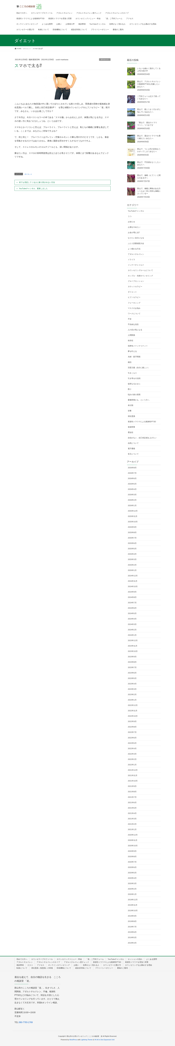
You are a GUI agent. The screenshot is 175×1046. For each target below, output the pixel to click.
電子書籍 (131, 448)
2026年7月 (132, 473)
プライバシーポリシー (104, 968)
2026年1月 (132, 505)
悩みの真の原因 (134, 394)
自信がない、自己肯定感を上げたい (142, 438)
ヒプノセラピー (134, 297)
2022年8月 (132, 727)
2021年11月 (132, 775)
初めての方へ (22, 959)
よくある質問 (151, 959)
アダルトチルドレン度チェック (76, 962)
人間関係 (131, 335)
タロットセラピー (135, 286)
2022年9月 (132, 721)
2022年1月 (132, 765)
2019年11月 (132, 905)
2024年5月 (132, 613)
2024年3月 (132, 624)
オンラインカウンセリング (59, 965)
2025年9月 (132, 527)
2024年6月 (132, 608)
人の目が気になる (135, 330)
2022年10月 (133, 716)
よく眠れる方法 (134, 249)
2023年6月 (132, 673)
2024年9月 (132, 592)
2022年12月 (133, 705)
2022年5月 (132, 743)
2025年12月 (133, 511)
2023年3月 (132, 689)
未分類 (130, 405)
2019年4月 (132, 943)
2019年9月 (132, 916)
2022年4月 (132, 748)
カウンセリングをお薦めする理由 (138, 965)
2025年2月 (132, 565)
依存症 (130, 340)
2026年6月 (132, 478)
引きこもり (132, 373)
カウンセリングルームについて (140, 270)
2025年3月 (132, 559)
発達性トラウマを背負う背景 (136, 962)
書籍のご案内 (122, 968)
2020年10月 (133, 846)
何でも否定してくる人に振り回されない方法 (37, 182)
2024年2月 (132, 630)
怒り (129, 389)
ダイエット (105, 59)
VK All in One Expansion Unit (104, 1040)
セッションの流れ (135, 959)
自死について (133, 443)
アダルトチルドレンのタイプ (48, 962)
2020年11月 (132, 840)
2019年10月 (133, 910)
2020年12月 (133, 835)
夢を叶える (132, 351)
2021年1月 (132, 829)
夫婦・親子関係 (134, 357)
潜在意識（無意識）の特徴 (42, 968)
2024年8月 (132, 597)
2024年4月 (132, 619)
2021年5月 (132, 808)
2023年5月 (132, 678)
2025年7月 (132, 538)
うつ (129, 216)
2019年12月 (133, 900)
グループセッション (136, 281)
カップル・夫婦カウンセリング (140, 276)
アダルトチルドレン (136, 254)
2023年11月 (132, 646)
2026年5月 (132, 484)
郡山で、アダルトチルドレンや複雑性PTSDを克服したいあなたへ (149, 83)
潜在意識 (131, 416)
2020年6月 (132, 867)
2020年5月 (132, 873)
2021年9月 (132, 786)
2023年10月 (133, 651)
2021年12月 (133, 770)
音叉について (133, 454)
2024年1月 (132, 635)
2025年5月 (132, 549)
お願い (76, 965)
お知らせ (131, 222)
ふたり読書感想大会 (136, 243)
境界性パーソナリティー (138, 346)
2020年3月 (132, 883)
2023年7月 (132, 667)
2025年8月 (132, 532)
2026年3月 (132, 495)
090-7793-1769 (26, 1022)
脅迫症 (130, 432)
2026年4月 (132, 489)
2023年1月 (132, 700)
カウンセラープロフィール (42, 959)
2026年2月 (132, 500)
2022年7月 (132, 732)
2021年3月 (132, 819)
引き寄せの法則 (134, 378)
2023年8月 (132, 662)
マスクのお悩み (134, 308)
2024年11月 (132, 581)
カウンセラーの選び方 (112, 965)
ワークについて (134, 314)
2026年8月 (132, 468)
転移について (22, 968)
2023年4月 (132, 684)
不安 (129, 319)
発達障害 (131, 427)
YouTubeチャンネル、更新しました (33, 188)
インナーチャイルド (136, 265)
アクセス (40, 965)
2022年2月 (132, 759)
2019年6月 (132, 932)
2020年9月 (132, 851)
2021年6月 (132, 802)
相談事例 (20, 965)
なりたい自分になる (136, 238)
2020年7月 (132, 862)
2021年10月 (133, 781)
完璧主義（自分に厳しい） (138, 368)
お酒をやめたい (134, 227)
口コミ (30, 965)
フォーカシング (134, 303)
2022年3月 (132, 754)
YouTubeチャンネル (136, 211)
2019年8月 (132, 921)
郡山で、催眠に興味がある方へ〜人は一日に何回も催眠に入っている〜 (149, 190)
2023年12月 (133, 640)
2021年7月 (132, 797)
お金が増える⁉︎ (134, 232)
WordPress (73, 1040)
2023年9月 (132, 657)
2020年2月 (132, 889)
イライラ (131, 260)
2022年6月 (132, 738)
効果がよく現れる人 (91, 965)
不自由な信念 (133, 324)
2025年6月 (132, 543)
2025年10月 (133, 522)
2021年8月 (132, 792)
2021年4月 (132, 813)
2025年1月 (132, 570)
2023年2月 (132, 694)
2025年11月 (132, 516)
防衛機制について (64, 968)
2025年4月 (132, 554)
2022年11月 (132, 711)
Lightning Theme (86, 1040)
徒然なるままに (134, 384)
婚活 (129, 362)
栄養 (129, 411)
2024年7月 (132, 603)
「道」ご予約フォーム (95, 959)
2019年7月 (132, 927)
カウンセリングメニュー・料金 (69, 959)
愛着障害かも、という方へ (138, 400)
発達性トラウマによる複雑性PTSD (142, 422)
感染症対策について (83, 968)
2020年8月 (132, 856)
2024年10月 (133, 586)
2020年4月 (132, 878)
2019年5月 (132, 937)
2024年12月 (133, 576)
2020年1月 (132, 894)
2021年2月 (132, 824)
